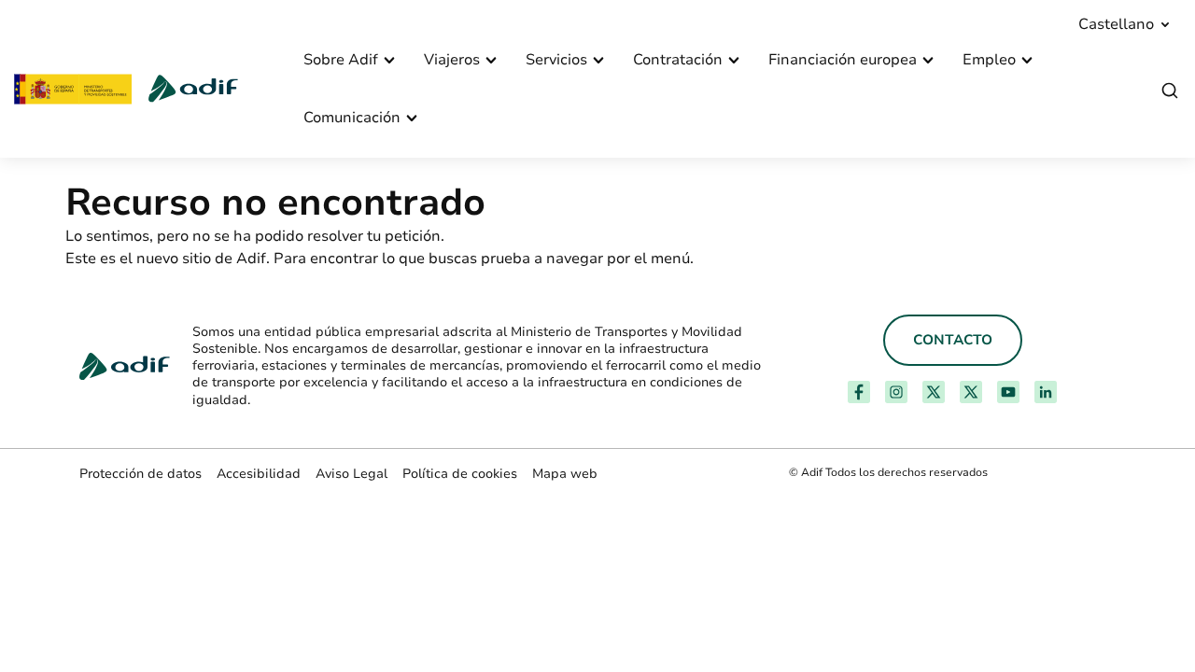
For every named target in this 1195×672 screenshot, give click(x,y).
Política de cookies (459, 474)
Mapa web (565, 474)
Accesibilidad (259, 474)
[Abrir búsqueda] (1170, 91)
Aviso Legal (351, 474)
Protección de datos (140, 474)
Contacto (952, 339)
